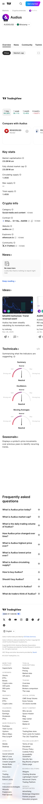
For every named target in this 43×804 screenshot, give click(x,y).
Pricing (25, 671)
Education (6, 777)
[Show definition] (23, 158)
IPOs (4, 719)
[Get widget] (38, 348)
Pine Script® (7, 737)
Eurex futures (27, 701)
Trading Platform (28, 782)
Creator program (8, 762)
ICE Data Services (30, 637)
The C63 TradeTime (30, 737)
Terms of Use (27, 744)
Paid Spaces (7, 795)
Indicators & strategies (11, 787)
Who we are (27, 711)
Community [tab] (27, 45)
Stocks (5, 675)
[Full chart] (39, 53)
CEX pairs (6, 686)
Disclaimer (26, 746)
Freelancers (6, 792)
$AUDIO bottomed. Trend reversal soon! (15, 317)
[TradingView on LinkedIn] (27, 619)
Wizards (5, 789)
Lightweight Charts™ (30, 777)
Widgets (25, 772)
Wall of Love (7, 756)
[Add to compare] (27, 131)
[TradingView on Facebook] (9, 619)
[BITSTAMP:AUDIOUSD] (4, 311)
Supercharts (7, 668)
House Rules (7, 764)
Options (5, 731)
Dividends (6, 716)
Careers (25, 721)
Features (25, 668)
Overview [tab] (6, 45)
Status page (27, 764)
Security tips (27, 759)
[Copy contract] (32, 221)
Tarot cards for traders (31, 734)
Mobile (5, 744)
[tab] (6, 53)
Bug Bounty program (30, 762)
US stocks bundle (29, 704)
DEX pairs (6, 688)
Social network (8, 754)
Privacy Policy (27, 749)
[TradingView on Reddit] (4, 625)
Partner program (28, 796)
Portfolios (6, 726)
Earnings (5, 714)
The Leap (26, 691)
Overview (26, 683)
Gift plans (26, 676)
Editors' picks (7, 779)
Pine (4, 691)
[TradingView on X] (4, 619)
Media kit (26, 724)
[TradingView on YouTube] (15, 619)
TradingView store (29, 731)
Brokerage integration (30, 794)
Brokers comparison (30, 688)
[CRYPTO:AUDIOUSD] (39, 311)
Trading (5, 774)
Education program (29, 799)
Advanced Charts (29, 779)
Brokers (25, 686)
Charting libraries (29, 774)
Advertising (26, 791)
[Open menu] (3, 3)
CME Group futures (29, 698)
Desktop (5, 746)
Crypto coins (7, 683)
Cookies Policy (28, 752)
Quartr (35, 652)
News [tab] (16, 45)
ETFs (4, 678)
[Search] (20, 3)
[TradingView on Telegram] (32, 619)
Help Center (27, 719)
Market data (27, 673)
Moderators (6, 767)
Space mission (28, 714)
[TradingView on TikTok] (38, 619)
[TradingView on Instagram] (21, 619)
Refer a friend (7, 759)
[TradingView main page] (9, 3)
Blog (24, 716)
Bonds (4, 681)
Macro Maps (7, 734)
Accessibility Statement (27, 755)
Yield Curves (7, 729)
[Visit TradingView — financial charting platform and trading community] (12, 98)
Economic (6, 711)
